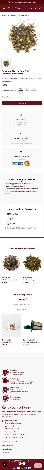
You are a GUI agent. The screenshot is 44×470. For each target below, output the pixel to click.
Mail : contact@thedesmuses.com (14, 437)
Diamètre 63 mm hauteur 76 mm (31, 342)
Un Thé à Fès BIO (6, 278)
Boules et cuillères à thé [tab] (22, 305)
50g (27, 89)
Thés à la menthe (11, 15)
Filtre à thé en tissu (6, 340)
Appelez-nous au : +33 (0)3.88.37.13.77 (16, 434)
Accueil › (4, 15)
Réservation (22, 103)
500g (21, 92)
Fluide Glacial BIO (27, 278)
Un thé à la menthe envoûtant (9, 280)
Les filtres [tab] (22, 300)
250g (33, 89)
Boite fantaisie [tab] (22, 310)
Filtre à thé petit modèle (29, 340)
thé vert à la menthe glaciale (30, 280)
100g (20, 89)
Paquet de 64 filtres (7, 342)
